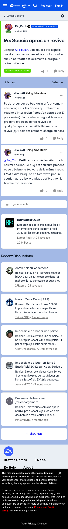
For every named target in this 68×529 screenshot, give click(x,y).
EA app (40, 460)
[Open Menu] (62, 16)
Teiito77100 (22, 317)
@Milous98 (22, 50)
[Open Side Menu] (5, 6)
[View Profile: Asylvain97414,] (9, 365)
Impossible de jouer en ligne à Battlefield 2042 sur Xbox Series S (37, 365)
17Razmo (20, 285)
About (28, 467)
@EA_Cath (11, 160)
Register (46, 5)
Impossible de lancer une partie (36, 331)
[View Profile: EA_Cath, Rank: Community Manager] (8, 28)
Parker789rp (22, 420)
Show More (35, 433)
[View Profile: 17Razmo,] (9, 271)
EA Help (10, 467)
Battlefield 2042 (15, 15)
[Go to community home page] (15, 5)
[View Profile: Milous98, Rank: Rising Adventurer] (8, 95)
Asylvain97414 (23, 384)
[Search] (35, 5)
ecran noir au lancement (31, 268)
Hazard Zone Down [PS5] (32, 299)
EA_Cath (20, 26)
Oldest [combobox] (57, 82)
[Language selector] (26, 5)
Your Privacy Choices (34, 523)
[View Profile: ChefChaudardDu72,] (9, 334)
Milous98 (19, 93)
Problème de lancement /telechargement (31, 400)
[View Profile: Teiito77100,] (9, 302)
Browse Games (15, 460)
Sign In (59, 5)
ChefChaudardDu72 (27, 349)
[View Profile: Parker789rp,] (9, 401)
